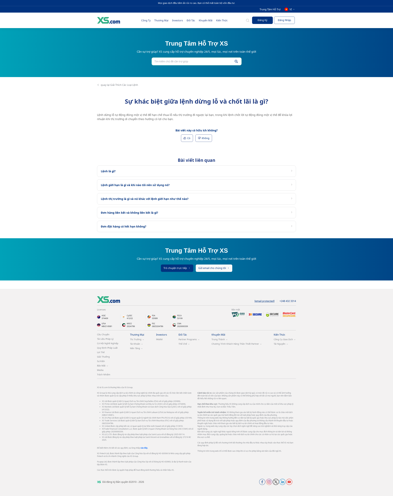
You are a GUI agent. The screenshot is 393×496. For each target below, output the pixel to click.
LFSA (104, 323)
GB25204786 (157, 326)
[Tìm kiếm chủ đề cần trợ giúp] (236, 61)
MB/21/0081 (107, 326)
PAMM (159, 339)
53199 (180, 318)
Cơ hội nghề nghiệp (107, 343)
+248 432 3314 (288, 301)
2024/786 (131, 326)
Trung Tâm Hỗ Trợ (270, 9)
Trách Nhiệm (103, 374)
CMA (179, 323)
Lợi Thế (101, 352)
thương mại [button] (161, 20)
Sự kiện (101, 361)
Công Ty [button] (146, 20)
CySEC (129, 315)
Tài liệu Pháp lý (105, 338)
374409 (105, 318)
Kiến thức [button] (222, 20)
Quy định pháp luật (107, 347)
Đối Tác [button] (191, 20)
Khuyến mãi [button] (205, 20)
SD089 (155, 318)
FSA (153, 315)
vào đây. (144, 448)
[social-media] (262, 481)
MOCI (129, 323)
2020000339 (182, 326)
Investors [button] (177, 20)
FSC (153, 323)
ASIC (104, 315)
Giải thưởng (103, 356)
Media (100, 370)
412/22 (130, 318)
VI (291, 9)
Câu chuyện (103, 334)
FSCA (179, 315)
